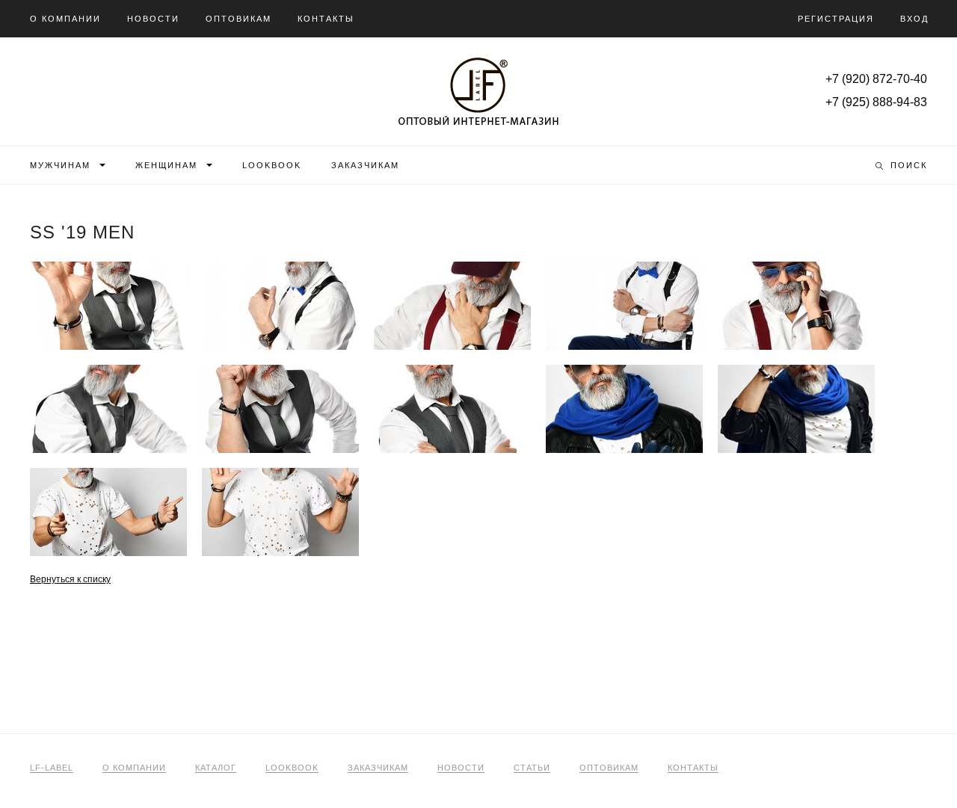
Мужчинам (60, 165)
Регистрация (836, 18)
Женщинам (166, 165)
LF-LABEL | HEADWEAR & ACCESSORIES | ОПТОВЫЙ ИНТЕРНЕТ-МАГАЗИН (478, 91)
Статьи (532, 767)
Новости (153, 18)
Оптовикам (238, 18)
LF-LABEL (51, 767)
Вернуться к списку (70, 579)
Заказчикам (365, 165)
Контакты (326, 18)
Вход (914, 18)
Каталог (215, 767)
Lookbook (271, 165)
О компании (65, 18)
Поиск (908, 165)
